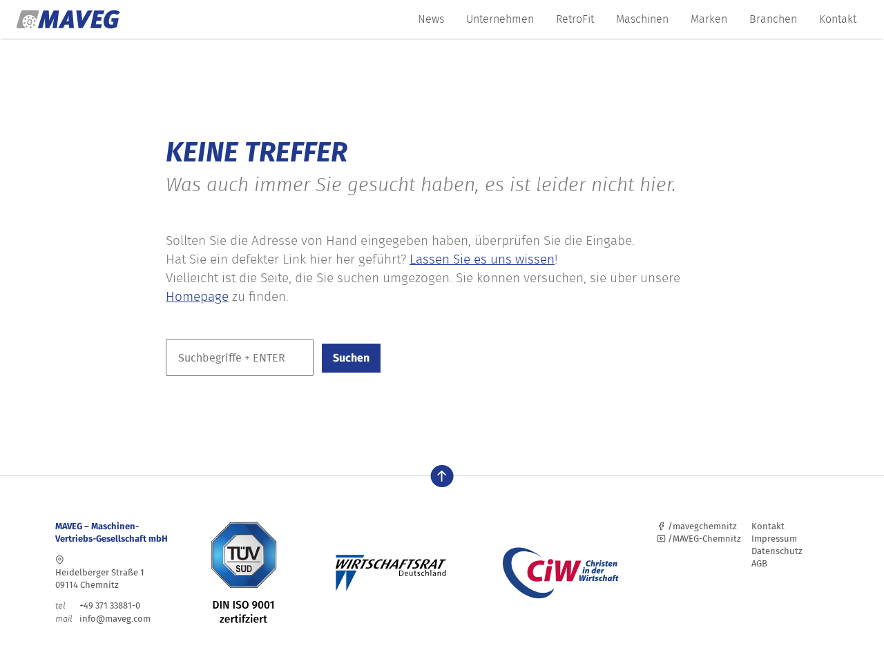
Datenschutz (777, 551)
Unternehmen (500, 19)
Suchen (351, 357)
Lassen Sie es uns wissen (482, 259)
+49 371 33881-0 (97, 605)
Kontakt (837, 19)
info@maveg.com (115, 618)
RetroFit (575, 19)
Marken (709, 19)
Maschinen (642, 19)
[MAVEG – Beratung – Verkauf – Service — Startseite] (68, 19)
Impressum (774, 538)
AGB (759, 563)
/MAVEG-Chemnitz (703, 538)
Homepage (197, 296)
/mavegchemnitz (701, 526)
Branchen (773, 19)
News (431, 19)
